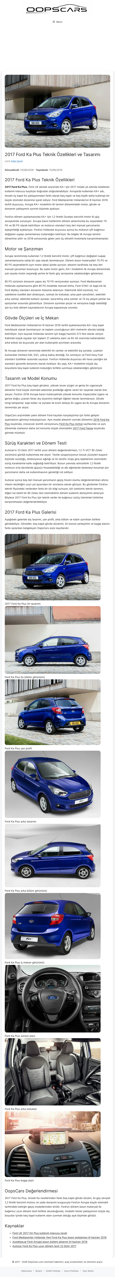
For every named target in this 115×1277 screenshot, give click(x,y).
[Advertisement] (57, 49)
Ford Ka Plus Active (71, 423)
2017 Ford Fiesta (83, 428)
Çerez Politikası (71, 1271)
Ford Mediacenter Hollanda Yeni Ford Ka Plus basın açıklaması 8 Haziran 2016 (59, 1237)
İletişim (38, 1271)
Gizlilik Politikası (53, 1271)
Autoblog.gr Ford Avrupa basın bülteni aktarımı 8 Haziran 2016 (49, 1241)
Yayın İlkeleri (88, 1271)
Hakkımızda (26, 1271)
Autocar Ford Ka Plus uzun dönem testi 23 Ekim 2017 (44, 1246)
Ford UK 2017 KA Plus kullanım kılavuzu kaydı (39, 1233)
